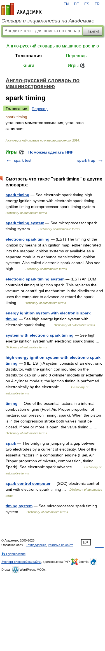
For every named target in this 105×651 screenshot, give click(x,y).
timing (12, 403)
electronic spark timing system (35, 279)
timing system (19, 506)
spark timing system (25, 223)
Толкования (28, 55)
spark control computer (28, 483)
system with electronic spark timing (40, 335)
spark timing (17, 195)
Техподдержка (36, 545)
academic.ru (21, 9)
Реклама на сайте (60, 545)
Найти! (93, 31)
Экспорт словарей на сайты (21, 561)
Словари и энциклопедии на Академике (47, 21)
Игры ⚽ (76, 65)
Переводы (77, 55)
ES (86, 4)
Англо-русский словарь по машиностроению (52, 46)
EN (66, 4)
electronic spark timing (28, 239)
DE (76, 4)
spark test (22, 160)
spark (11, 443)
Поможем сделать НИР (50, 152)
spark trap (86, 160)
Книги (28, 65)
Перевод (40, 108)
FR (97, 4)
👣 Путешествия (13, 554)
